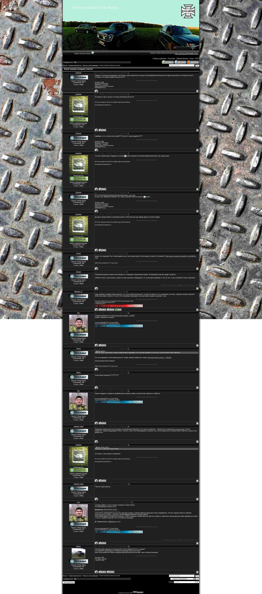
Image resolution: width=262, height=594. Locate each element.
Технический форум (75, 65)
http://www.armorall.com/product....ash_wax (120, 195)
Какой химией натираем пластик (110, 65)
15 (128, 445)
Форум (65, 65)
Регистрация (189, 53)
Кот (78, 313)
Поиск (192, 58)
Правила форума (182, 58)
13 (128, 391)
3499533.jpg (112, 521)
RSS (196, 58)
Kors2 (78, 253)
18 (128, 546)
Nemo (78, 372)
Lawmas (78, 94)
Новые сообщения (160, 58)
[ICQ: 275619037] (118, 309)
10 (128, 313)
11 (128, 348)
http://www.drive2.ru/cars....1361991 (159, 357)
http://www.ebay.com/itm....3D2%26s (107, 514)
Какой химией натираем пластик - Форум (170, 53)
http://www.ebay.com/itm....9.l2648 (123, 315)
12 (128, 372)
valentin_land (78, 426)
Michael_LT (79, 291)
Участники (171, 58)
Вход (196, 53)
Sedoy (78, 546)
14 (128, 426)
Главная (152, 53)
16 (129, 484)
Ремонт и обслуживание (90, 65)
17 (132, 502)
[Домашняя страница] (102, 130)
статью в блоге (179, 429)
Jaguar (78, 272)
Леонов (78, 72)
